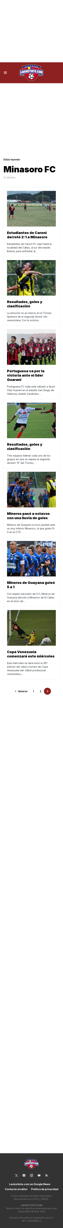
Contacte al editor (16, 1189)
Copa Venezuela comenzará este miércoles (31, 654)
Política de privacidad (44, 1189)
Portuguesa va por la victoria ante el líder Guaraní (25, 375)
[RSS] (46, 1175)
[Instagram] (31, 1175)
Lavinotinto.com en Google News (29, 1184)
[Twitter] (16, 1175)
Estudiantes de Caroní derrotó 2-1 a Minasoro (27, 235)
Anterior (23, 691)
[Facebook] (24, 1175)
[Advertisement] (31, 31)
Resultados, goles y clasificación (24, 304)
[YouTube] (39, 1175)
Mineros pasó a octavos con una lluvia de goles (28, 516)
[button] (5, 73)
